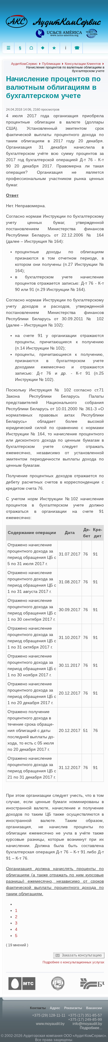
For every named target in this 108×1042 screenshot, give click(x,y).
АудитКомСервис (24, 63)
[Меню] (8, 48)
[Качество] (54, 48)
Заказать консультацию (82, 955)
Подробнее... (91, 1028)
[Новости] (20, 48)
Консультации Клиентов (83, 63)
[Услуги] (43, 48)
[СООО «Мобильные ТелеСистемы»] (23, 983)
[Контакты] (77, 48)
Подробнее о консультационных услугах (73, 962)
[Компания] (31, 48)
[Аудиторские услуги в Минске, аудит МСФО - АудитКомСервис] (51, 21)
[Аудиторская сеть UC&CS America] (59, 33)
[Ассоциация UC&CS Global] (92, 33)
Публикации (51, 63)
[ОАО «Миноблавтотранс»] (59, 983)
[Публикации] (65, 48)
